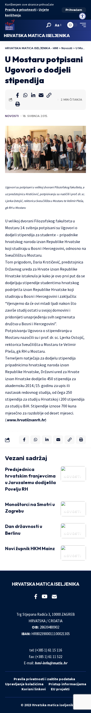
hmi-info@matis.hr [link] (51, 663)
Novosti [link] (12, 116)
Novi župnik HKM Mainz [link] (30, 548)
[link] (82, 16)
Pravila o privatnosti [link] (20, 10)
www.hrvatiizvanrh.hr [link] (26, 419)
